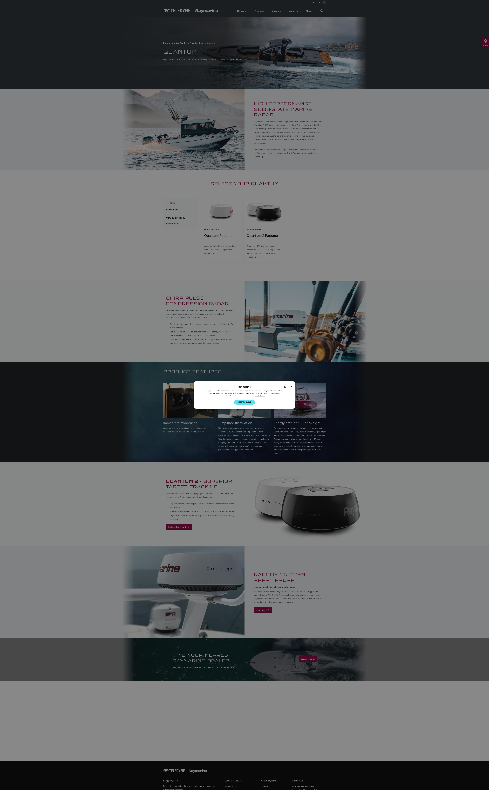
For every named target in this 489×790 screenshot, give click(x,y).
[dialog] (244, 395)
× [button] (291, 386)
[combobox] (285, 387)
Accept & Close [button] (244, 402)
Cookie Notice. (260, 396)
